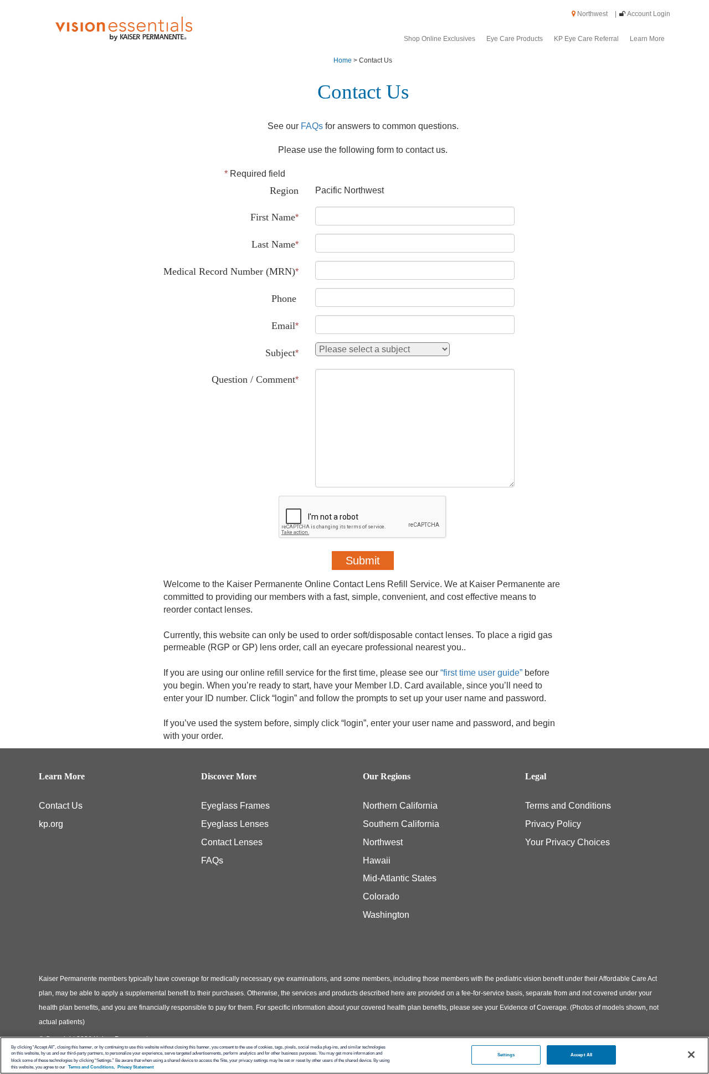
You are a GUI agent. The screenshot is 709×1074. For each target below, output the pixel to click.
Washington (386, 914)
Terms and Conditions (568, 805)
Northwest (596, 14)
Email (283, 325)
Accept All (581, 1054)
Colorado (381, 896)
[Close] (691, 1054)
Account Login (648, 14)
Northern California (400, 805)
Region (284, 190)
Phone (283, 298)
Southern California (401, 824)
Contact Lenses (232, 842)
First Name (272, 217)
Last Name (273, 244)
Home (342, 60)
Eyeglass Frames (235, 805)
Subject (280, 352)
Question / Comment (253, 379)
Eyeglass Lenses (235, 824)
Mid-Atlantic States (399, 878)
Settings (506, 1054)
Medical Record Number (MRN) (229, 271)
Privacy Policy (553, 824)
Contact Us (61, 805)
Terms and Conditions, (91, 1067)
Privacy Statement (135, 1067)
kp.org (51, 824)
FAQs (312, 126)
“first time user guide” (481, 672)
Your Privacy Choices (567, 842)
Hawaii (377, 860)
